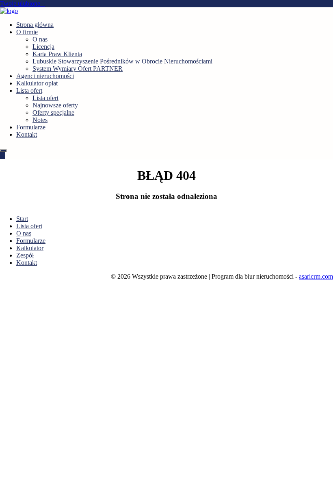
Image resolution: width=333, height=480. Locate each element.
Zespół (25, 255)
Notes (40, 119)
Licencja (43, 46)
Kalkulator (29, 247)
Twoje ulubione (22, 3)
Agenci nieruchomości (45, 75)
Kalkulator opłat (37, 83)
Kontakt (26, 134)
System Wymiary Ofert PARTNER (77, 68)
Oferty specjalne (53, 112)
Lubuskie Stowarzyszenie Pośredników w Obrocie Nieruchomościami (122, 61)
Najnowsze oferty (55, 105)
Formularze (30, 127)
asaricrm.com (316, 276)
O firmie (27, 31)
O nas (40, 39)
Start (22, 218)
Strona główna (35, 24)
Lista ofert (29, 90)
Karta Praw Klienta (57, 53)
